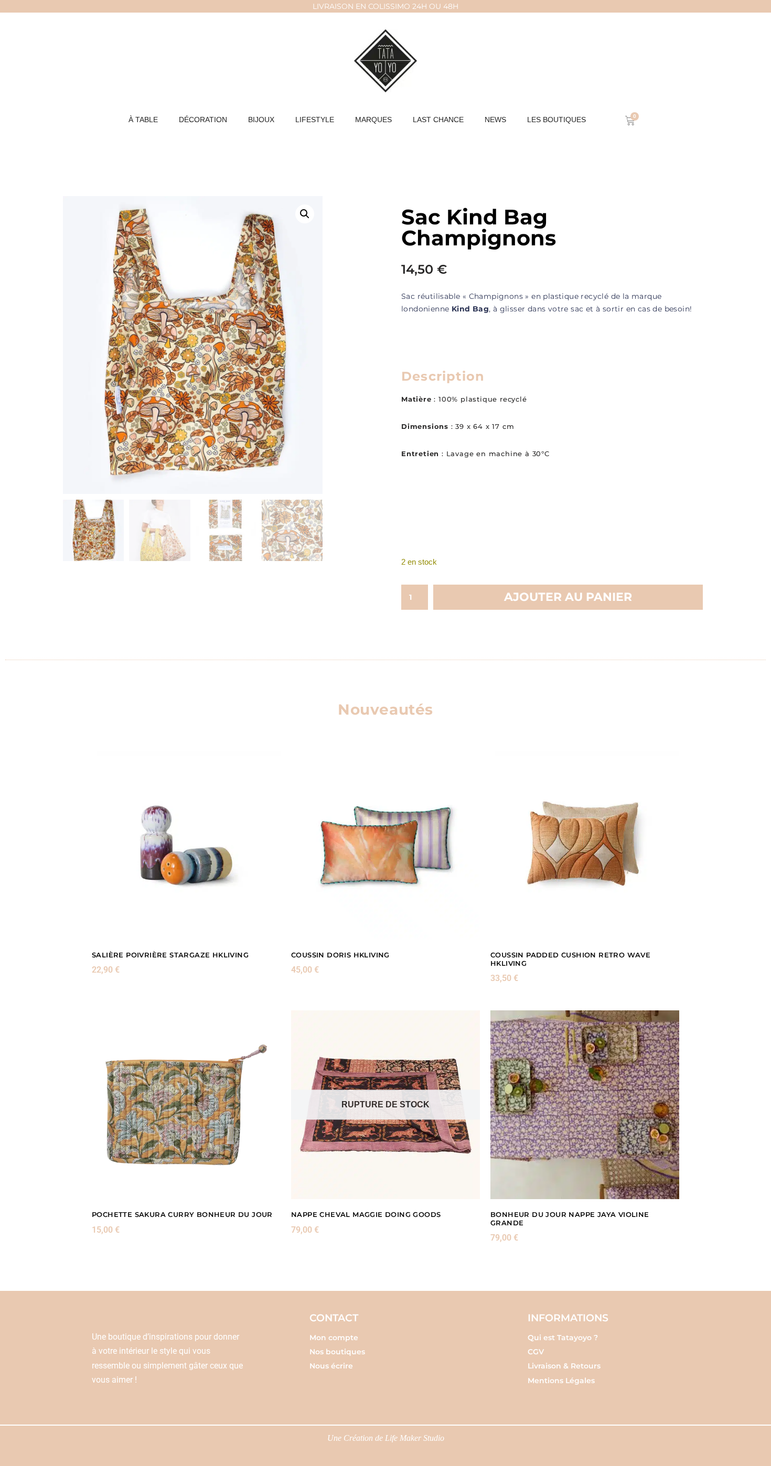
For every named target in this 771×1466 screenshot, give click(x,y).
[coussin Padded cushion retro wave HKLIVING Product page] (584, 845)
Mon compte (333, 1337)
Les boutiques (556, 119)
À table (143, 119)
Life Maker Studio (414, 1437)
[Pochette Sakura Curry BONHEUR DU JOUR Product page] (186, 1104)
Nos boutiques (337, 1351)
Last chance (438, 119)
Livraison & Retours (564, 1366)
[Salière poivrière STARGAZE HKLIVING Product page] (186, 845)
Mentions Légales (561, 1380)
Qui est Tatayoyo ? (563, 1337)
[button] (304, 213)
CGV (536, 1351)
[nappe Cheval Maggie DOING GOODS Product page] (385, 1104)
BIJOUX (261, 119)
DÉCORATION (203, 119)
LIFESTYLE (314, 119)
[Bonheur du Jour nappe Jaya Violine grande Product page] (584, 1104)
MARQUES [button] (373, 119)
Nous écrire (331, 1366)
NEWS (495, 119)
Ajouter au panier (568, 597)
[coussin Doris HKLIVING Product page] (385, 845)
